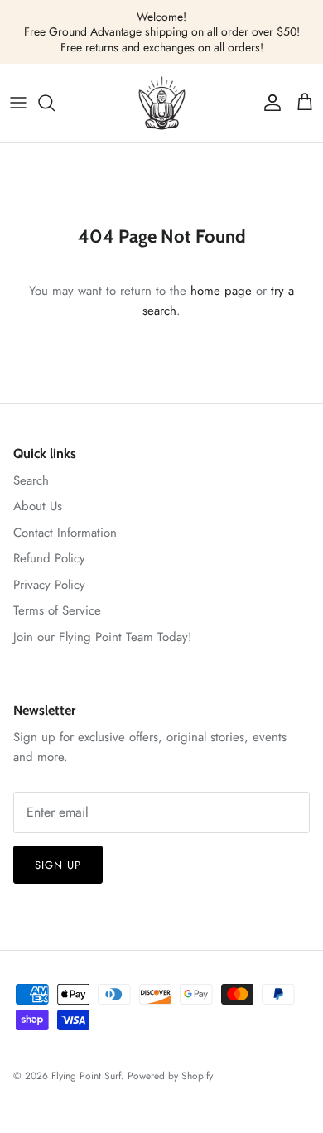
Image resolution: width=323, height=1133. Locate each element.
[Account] (268, 102)
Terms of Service (57, 610)
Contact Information (65, 532)
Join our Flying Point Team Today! (102, 637)
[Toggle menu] (18, 102)
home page (221, 291)
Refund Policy (49, 558)
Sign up (58, 865)
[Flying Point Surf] (162, 103)
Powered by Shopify (170, 1075)
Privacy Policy (49, 585)
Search (31, 480)
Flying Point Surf (86, 1075)
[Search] (54, 102)
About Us (37, 506)
